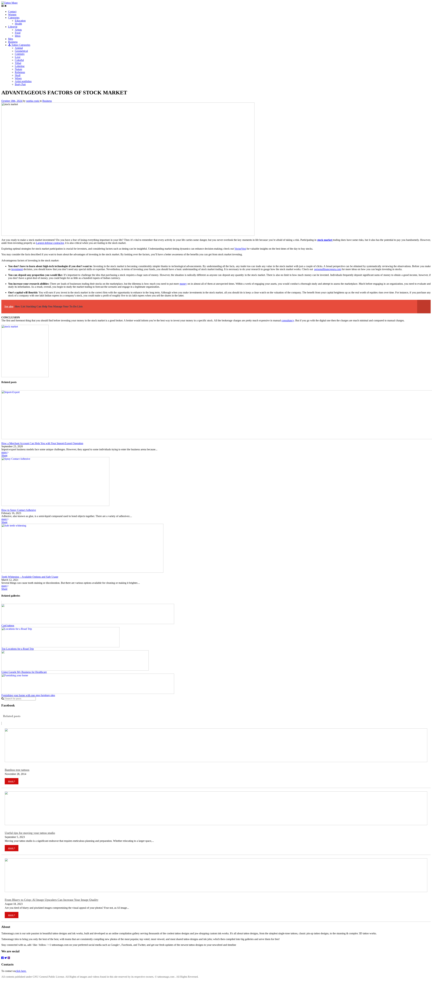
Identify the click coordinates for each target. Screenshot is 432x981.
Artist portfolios (23, 81)
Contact (12, 11)
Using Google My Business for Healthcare (24, 672)
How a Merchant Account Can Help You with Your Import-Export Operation (42, 443)
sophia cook (33, 100)
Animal (19, 48)
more (4, 452)
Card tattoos (7, 625)
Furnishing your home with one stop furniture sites (28, 695)
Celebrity (20, 54)
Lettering (19, 66)
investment (17, 269)
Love (17, 57)
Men (10, 38)
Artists (18, 29)
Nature (18, 69)
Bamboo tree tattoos (17, 770)
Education (20, 20)
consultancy (287, 320)
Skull (17, 75)
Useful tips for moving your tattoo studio (30, 833)
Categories (13, 17)
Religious (20, 72)
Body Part (20, 84)
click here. (21, 971)
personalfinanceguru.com (327, 269)
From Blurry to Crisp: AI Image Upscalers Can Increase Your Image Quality (51, 899)
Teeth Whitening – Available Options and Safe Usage (29, 576)
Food (17, 32)
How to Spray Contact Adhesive (18, 510)
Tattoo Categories (20, 44)
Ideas (17, 35)
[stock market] (25, 376)
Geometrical (21, 51)
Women (12, 14)
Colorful (19, 60)
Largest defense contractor (50, 243)
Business (13, 41)
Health (18, 23)
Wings (18, 78)
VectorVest (240, 248)
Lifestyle (12, 26)
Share (4, 455)
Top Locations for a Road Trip (17, 648)
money (183, 283)
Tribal (18, 63)
